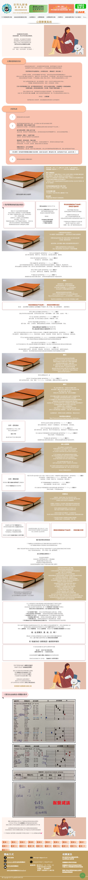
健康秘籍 (23, 686)
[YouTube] (5, 867)
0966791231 (48, 862)
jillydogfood (10, 862)
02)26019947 (38, 862)
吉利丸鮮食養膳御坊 (12, 866)
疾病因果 (17, 686)
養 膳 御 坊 (21, 7)
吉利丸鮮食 (21, 4)
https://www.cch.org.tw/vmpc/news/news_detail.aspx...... (65, 418)
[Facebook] (5, 857)
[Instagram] (5, 861)
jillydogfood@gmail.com (40, 857)
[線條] (5, 864)
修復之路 (29, 686)
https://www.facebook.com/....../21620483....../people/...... (65, 296)
